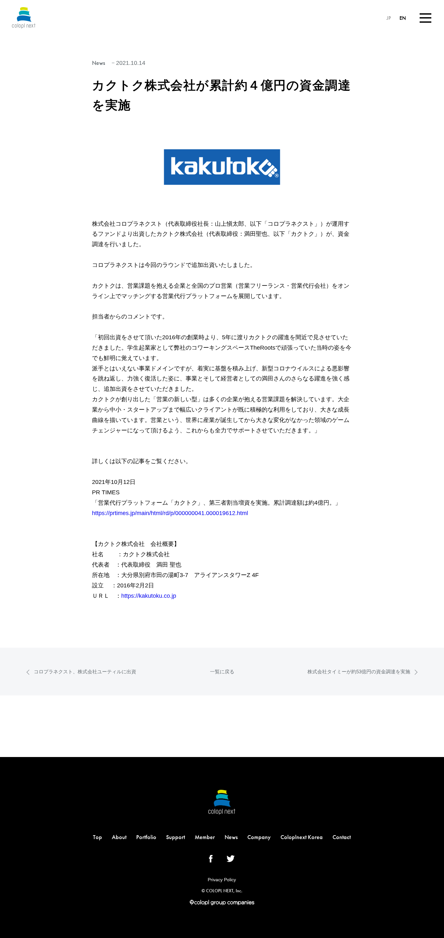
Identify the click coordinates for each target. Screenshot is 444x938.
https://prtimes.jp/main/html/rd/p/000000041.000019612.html (170, 513)
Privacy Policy (222, 879)
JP (389, 18)
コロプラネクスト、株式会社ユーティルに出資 (85, 671)
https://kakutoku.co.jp (148, 596)
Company (259, 837)
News (231, 837)
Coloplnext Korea (302, 837)
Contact (342, 837)
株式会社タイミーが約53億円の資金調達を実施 (358, 671)
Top (97, 837)
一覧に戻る (222, 671)
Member (205, 837)
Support (175, 837)
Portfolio (146, 837)
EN (402, 18)
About (119, 837)
